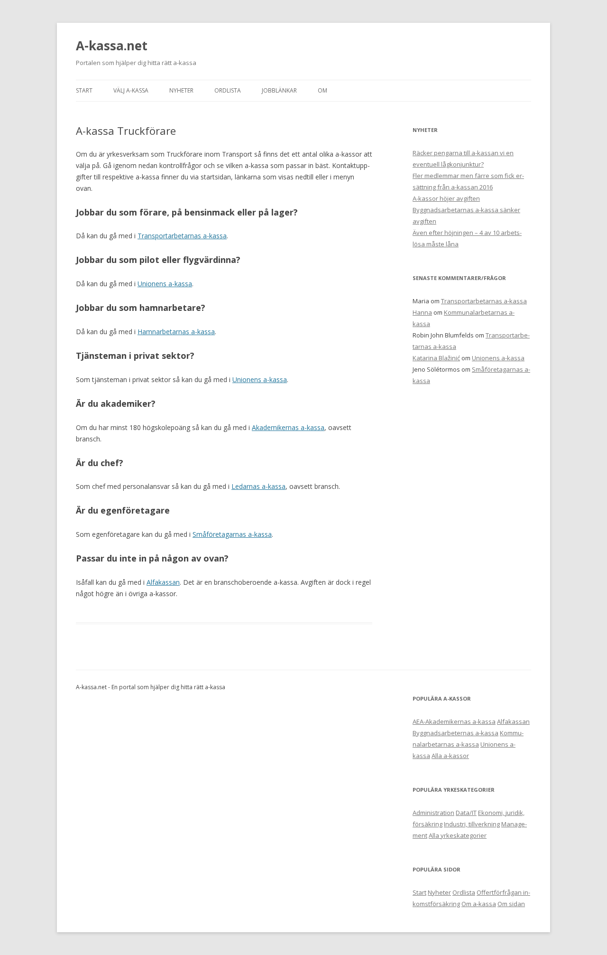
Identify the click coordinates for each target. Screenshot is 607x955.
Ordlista (463, 892)
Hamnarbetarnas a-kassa (176, 331)
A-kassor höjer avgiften (446, 198)
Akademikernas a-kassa (288, 427)
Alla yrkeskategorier (458, 835)
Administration (433, 812)
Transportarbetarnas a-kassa (182, 235)
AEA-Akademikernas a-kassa (454, 721)
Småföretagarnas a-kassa (232, 534)
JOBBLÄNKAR (279, 90)
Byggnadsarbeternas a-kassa (455, 733)
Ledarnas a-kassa (258, 486)
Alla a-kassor (450, 755)
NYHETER (181, 90)
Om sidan (511, 903)
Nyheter (439, 892)
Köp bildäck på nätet (254, 687)
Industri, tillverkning (472, 824)
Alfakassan (163, 582)
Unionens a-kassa (165, 283)
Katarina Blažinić (436, 358)
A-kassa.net (111, 45)
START (84, 90)
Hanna (422, 312)
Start (419, 892)
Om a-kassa (478, 903)
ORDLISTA (227, 90)
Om (322, 90)
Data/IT (466, 812)
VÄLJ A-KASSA (130, 90)
